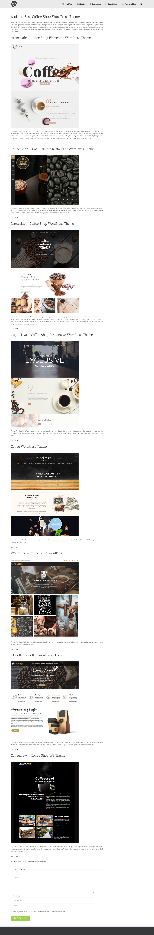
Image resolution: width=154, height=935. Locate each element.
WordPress (31, 861)
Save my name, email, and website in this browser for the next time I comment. (39, 912)
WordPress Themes (40, 861)
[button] (141, 4)
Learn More (14, 143)
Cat (14, 861)
